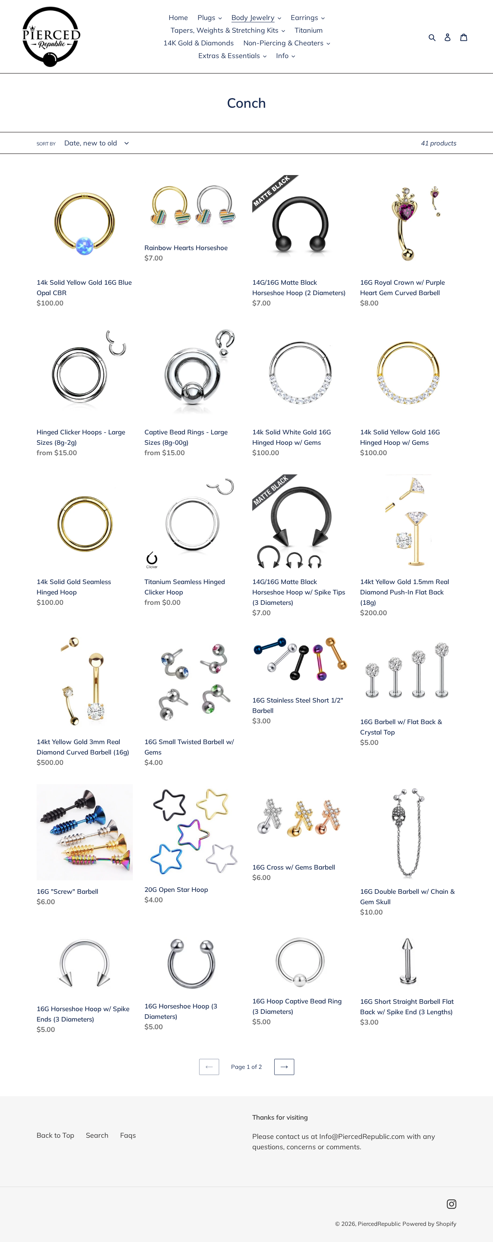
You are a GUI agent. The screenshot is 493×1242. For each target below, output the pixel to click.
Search (97, 1135)
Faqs (128, 1135)
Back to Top (55, 1135)
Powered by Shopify (429, 1223)
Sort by (46, 144)
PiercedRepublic (379, 1223)
